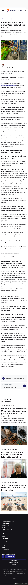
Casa (3, 547)
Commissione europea (8, 85)
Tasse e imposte (6, 551)
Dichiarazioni (5, 549)
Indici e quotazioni (8, 405)
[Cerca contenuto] (25, 10)
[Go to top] (25, 580)
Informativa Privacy (14, 562)
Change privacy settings (21, 583)
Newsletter (11, 556)
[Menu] (2, 10)
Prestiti (4, 531)
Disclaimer (14, 560)
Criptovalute (5, 525)
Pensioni (4, 542)
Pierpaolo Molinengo (13, 65)
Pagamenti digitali (7, 529)
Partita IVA (5, 540)
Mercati (4, 527)
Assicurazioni (5, 523)
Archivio (14, 564)
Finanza (8, 19)
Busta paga (5, 538)
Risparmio (5, 533)
